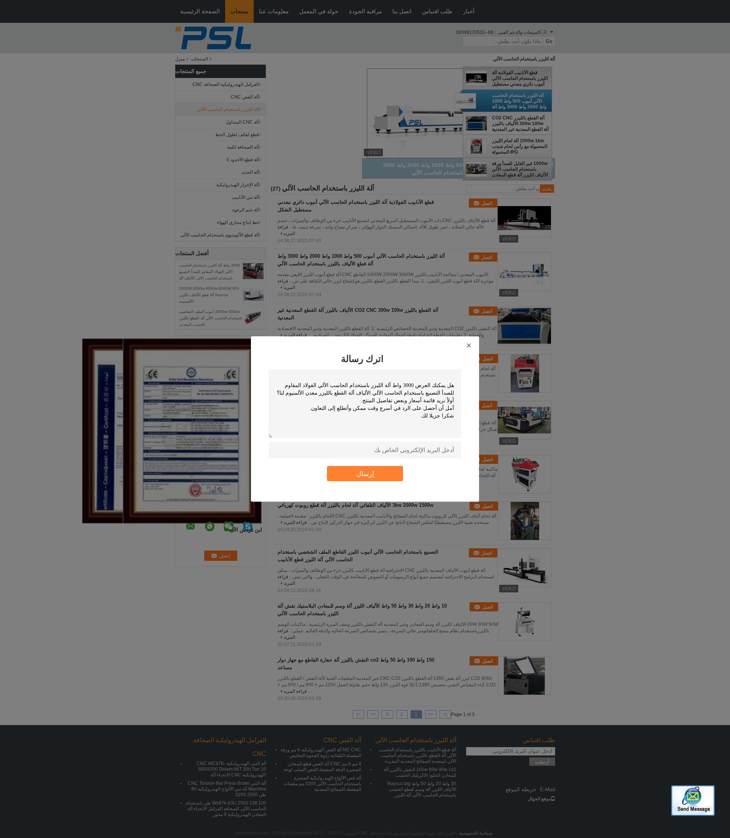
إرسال (365, 474)
